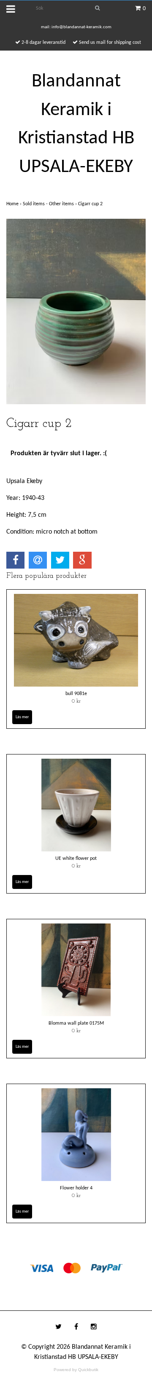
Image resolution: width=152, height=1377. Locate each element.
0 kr (76, 701)
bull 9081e (76, 693)
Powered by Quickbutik (76, 1369)
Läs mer (22, 717)
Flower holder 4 (76, 1188)
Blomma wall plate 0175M (76, 1023)
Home (14, 204)
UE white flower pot (76, 858)
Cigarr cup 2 (91, 204)
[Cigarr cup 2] (76, 311)
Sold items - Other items (50, 204)
